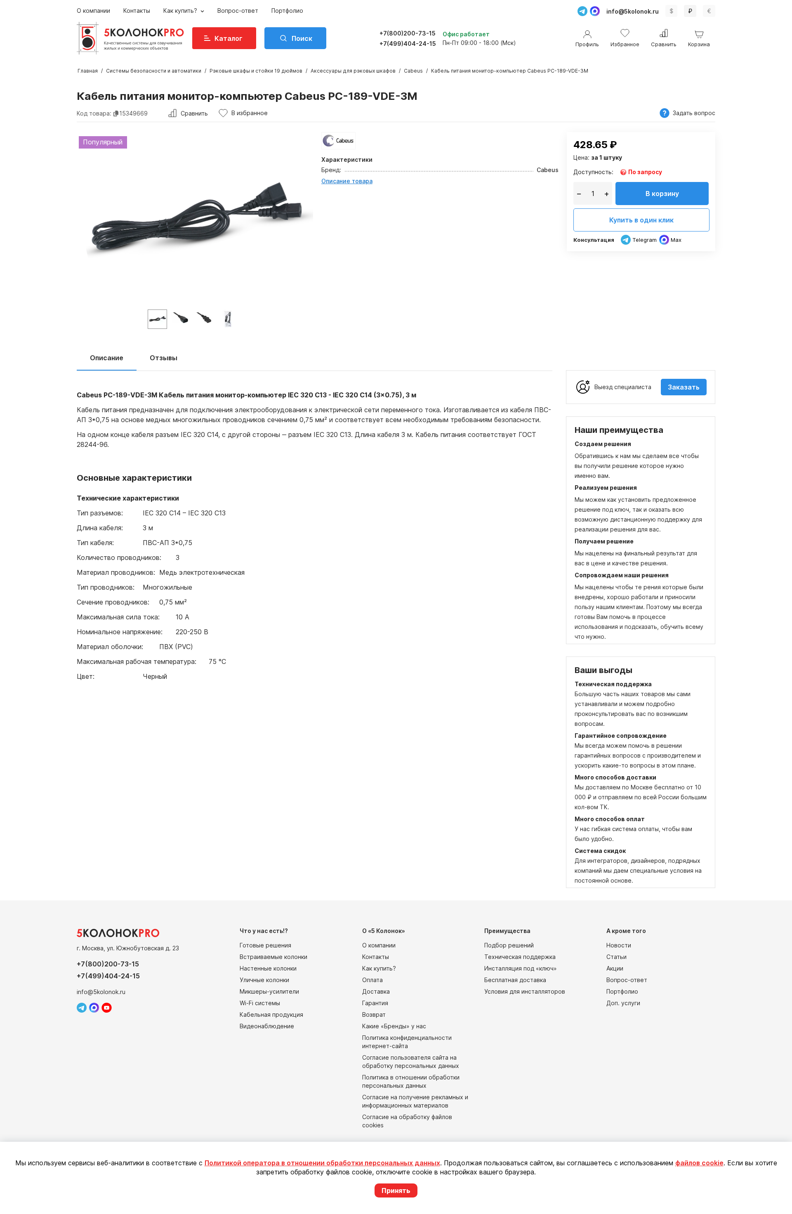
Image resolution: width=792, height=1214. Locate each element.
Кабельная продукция (271, 1014)
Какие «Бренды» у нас (394, 1026)
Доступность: (593, 171)
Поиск (302, 38)
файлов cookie (699, 1163)
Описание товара (346, 180)
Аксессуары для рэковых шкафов (353, 71)
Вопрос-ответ (237, 10)
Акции (614, 968)
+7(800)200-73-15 (408, 33)
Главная (88, 71)
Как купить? (181, 10)
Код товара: (94, 113)
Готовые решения (265, 945)
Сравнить (194, 113)
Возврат (374, 1014)
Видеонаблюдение (267, 1026)
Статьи (616, 956)
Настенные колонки (268, 968)
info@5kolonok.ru (632, 11)
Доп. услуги (623, 1002)
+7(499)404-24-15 (408, 43)
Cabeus (413, 71)
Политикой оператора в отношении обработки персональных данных (322, 1163)
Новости (618, 945)
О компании (93, 10)
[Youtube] (106, 1008)
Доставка (376, 991)
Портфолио (287, 10)
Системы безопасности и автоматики (153, 71)
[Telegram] (582, 11)
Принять (396, 1190)
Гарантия (375, 1002)
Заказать (684, 387)
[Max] (595, 11)
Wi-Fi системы (260, 1002)
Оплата (372, 979)
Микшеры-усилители (269, 991)
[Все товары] (338, 140)
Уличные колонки (264, 979)
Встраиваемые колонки (273, 956)
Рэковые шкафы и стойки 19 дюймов (256, 71)
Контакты (136, 10)
